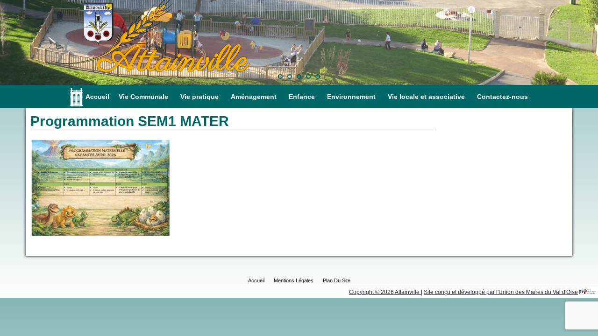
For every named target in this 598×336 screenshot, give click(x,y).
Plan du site (336, 280)
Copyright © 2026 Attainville (385, 292)
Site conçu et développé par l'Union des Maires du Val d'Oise (501, 292)
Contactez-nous (502, 96)
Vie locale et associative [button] (426, 96)
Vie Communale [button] (143, 96)
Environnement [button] (351, 96)
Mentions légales (293, 280)
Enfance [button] (302, 96)
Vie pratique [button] (199, 96)
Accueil (97, 96)
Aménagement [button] (254, 96)
